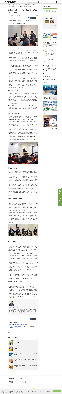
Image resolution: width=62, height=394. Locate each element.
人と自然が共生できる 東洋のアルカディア (16, 327)
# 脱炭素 (34, 4)
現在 (51, 39)
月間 (56, 39)
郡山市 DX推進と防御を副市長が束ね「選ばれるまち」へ (19, 324)
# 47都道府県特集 (14, 4)
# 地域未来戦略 (27, 4)
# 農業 (54, 4)
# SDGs (47, 4)
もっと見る (53, 25)
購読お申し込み (11, 378)
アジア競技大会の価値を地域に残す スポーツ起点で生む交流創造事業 (21, 326)
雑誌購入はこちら (11, 381)
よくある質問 (11, 382)
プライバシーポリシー (23, 381)
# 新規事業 (21, 4)
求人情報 (21, 378)
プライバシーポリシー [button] (19, 392)
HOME (9, 6)
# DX (41, 4)
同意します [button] (56, 391)
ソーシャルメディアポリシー (24, 382)
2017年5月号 (12, 6)
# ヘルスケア (8, 4)
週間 (53, 39)
